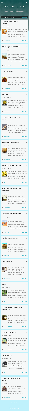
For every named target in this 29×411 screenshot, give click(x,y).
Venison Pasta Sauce (7, 71)
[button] (26, 22)
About (12, 11)
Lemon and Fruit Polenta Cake (10, 142)
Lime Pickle (5, 94)
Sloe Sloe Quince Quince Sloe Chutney (12, 165)
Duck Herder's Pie (7, 261)
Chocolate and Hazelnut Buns (10, 238)
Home (6, 11)
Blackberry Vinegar (7, 355)
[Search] (27, 3)
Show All (24, 17)
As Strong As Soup (14, 6)
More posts (14, 403)
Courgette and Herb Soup (9, 332)
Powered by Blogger (15, 408)
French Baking (20, 11)
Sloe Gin (4, 284)
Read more (24, 40)
